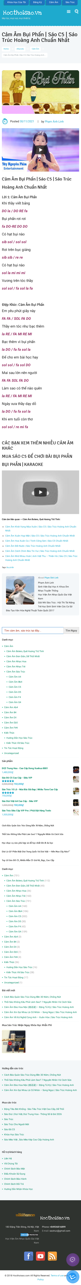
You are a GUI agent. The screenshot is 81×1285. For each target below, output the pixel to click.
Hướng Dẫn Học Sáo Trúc (19, 738)
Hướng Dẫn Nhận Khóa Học (18, 1189)
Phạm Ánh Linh (54, 121)
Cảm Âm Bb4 (15, 682)
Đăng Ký (37, 2)
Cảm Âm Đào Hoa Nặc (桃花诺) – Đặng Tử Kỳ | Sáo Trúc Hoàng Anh (39, 1007)
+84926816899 (58, 1227)
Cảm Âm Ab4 (11, 707)
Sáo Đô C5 (9, 1129)
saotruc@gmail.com (60, 1230)
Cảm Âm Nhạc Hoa (16, 661)
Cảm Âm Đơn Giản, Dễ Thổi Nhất (23, 656)
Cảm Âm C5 (15, 687)
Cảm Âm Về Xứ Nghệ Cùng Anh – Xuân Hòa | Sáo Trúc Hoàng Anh (38, 1017)
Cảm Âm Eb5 (11, 722)
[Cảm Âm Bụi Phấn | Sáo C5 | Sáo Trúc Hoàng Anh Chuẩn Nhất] (40, 92)
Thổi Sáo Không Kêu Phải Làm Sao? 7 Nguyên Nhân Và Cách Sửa (32, 834)
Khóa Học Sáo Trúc (14, 1134)
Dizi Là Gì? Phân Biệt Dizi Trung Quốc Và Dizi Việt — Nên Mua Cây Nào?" (36, 851)
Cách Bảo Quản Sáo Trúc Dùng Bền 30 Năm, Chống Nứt (28, 825)
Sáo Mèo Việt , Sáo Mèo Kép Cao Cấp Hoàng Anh (29, 1139)
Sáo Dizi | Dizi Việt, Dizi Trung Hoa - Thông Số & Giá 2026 (33, 1114)
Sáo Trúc (70, 2)
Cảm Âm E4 (10, 717)
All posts (20, 49)
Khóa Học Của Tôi (16, 2)
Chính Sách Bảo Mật (14, 1168)
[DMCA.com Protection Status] (29, 1234)
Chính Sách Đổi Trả (14, 1184)
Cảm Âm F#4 (11, 727)
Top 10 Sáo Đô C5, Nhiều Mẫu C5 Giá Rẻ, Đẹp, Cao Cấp (28, 860)
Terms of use (57, 1275)
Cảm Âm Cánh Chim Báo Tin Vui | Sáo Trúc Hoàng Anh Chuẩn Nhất (40, 551)
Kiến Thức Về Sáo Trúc (17, 743)
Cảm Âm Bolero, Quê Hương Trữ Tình (25, 651)
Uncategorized (11, 753)
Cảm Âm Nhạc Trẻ (15, 666)
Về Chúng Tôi (11, 1163)
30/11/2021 (27, 121)
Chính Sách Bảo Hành (15, 1179)
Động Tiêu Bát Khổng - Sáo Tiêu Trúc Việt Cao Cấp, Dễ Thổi (34, 1109)
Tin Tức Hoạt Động (13, 748)
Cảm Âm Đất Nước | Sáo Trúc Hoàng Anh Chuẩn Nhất (32, 546)
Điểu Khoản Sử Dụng (14, 1173)
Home (6, 49)
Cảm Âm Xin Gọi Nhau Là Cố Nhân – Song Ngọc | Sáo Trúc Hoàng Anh (40, 1012)
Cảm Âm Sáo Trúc (15, 671)
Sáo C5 (45, 179)
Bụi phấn (10, 567)
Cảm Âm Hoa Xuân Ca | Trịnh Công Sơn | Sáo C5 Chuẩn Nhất (36, 541)
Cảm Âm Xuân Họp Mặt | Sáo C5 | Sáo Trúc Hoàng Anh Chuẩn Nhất (40, 535)
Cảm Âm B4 (10, 712)
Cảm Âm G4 (15, 702)
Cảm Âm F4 (15, 697)
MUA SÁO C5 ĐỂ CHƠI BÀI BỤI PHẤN (37, 456)
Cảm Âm (53, 2)
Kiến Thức (9, 733)
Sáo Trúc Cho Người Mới (16, 1124)
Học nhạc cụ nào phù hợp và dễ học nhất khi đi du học (27, 843)
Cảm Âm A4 (15, 676)
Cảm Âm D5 (15, 692)
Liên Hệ (8, 1158)
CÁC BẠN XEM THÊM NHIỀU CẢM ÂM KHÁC (37, 445)
